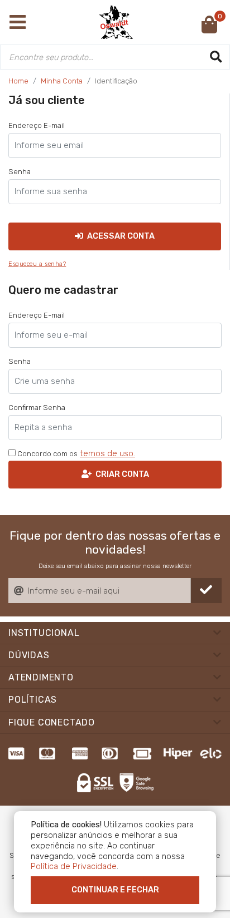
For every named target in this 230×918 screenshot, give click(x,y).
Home (18, 81)
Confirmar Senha (36, 407)
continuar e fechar (115, 890)
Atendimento (41, 677)
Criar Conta (121, 474)
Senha (19, 171)
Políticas (32, 699)
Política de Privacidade (74, 866)
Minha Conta (62, 81)
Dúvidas (29, 655)
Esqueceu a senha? (37, 264)
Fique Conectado (51, 722)
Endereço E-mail (36, 125)
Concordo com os (47, 454)
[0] (209, 28)
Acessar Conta (120, 236)
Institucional (43, 633)
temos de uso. (107, 453)
